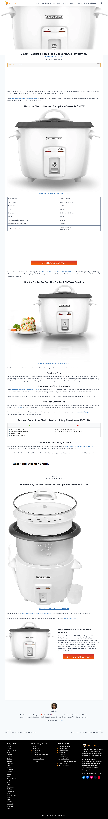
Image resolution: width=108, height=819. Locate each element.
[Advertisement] (54, 79)
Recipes (9, 789)
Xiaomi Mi (10, 804)
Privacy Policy (63, 763)
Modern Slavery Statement (67, 761)
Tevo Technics (11, 795)
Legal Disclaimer (64, 759)
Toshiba (9, 802)
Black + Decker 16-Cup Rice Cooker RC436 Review (21, 731)
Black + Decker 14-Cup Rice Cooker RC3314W (25, 98)
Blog (8, 752)
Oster (8, 784)
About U (35, 748)
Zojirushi (9, 808)
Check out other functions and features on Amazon (54, 363)
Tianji (8, 797)
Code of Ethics (63, 748)
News (9, 782)
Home (38, 3)
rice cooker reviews (70, 618)
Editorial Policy (63, 757)
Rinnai (9, 793)
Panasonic (10, 787)
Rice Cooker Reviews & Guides (51, 3)
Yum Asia (10, 806)
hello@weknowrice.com (94, 773)
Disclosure (62, 754)
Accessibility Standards (40, 754)
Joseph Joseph (12, 778)
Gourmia (9, 767)
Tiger (8, 799)
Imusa (9, 774)
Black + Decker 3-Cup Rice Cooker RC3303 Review (87, 731)
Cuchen (9, 759)
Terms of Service (64, 765)
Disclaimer (62, 752)
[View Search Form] (101, 3)
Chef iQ (9, 754)
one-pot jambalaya (83, 412)
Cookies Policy (63, 750)
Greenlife (10, 769)
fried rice (19, 407)
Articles (9, 748)
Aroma (9, 746)
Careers (35, 752)
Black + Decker (49, 56)
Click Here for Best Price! (54, 263)
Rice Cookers (59, 56)
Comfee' (9, 757)
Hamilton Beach (12, 772)
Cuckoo (9, 761)
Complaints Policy (64, 746)
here (61, 720)
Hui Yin (50, 59)
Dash (8, 765)
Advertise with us (38, 759)
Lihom (9, 780)
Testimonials (37, 757)
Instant (9, 776)
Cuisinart (10, 763)
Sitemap (35, 761)
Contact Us (36, 750)
